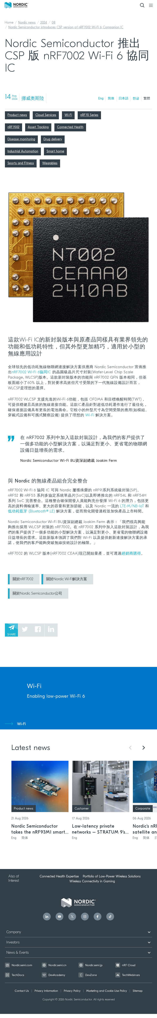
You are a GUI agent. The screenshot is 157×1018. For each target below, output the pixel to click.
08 (53, 22)
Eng (100, 98)
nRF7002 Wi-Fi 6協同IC (31, 372)
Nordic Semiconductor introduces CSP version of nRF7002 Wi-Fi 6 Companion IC (65, 27)
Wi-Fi (89, 415)
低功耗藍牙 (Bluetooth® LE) (31, 511)
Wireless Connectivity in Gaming (92, 881)
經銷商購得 (131, 554)
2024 (43, 22)
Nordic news (27, 22)
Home (9, 22)
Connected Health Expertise (59, 876)
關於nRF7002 (23, 579)
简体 (111, 98)
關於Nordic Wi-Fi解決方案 (66, 579)
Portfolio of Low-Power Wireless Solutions (112, 876)
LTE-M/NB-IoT (132, 506)
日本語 (123, 98)
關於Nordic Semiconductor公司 (37, 594)
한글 (136, 98)
